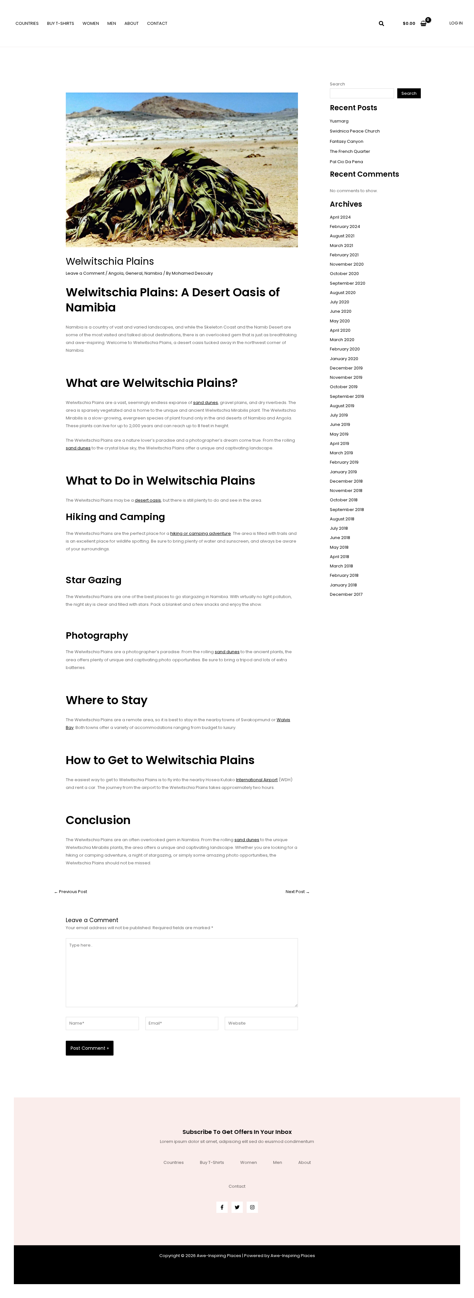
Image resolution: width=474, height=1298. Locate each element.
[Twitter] (237, 1207)
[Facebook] (222, 1207)
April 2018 (339, 557)
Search (337, 84)
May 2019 (339, 434)
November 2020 (347, 264)
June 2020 (340, 311)
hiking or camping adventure (200, 533)
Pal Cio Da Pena (346, 162)
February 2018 (344, 575)
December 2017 (346, 594)
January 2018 (343, 585)
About (131, 23)
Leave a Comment (85, 273)
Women (91, 23)
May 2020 (340, 321)
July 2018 (339, 528)
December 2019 (346, 368)
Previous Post (70, 892)
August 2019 (342, 406)
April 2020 (340, 330)
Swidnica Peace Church (355, 131)
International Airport (257, 780)
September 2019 (347, 396)
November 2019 (346, 377)
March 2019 (341, 453)
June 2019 (340, 424)
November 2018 (346, 490)
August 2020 (343, 293)
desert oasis (148, 500)
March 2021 (341, 245)
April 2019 (339, 443)
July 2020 (339, 302)
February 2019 (344, 462)
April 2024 (340, 217)
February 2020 (345, 349)
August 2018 (342, 519)
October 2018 (344, 500)
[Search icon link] (382, 24)
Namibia (153, 273)
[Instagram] (252, 1207)
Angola (115, 273)
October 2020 (344, 273)
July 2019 (339, 415)
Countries (27, 23)
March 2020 (342, 340)
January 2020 (344, 359)
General (134, 273)
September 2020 (347, 283)
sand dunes (205, 402)
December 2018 (346, 481)
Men (111, 23)
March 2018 (341, 566)
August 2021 (342, 236)
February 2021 (344, 255)
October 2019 (344, 387)
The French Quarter (350, 151)
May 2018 (339, 547)
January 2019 (343, 472)
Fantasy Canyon (346, 141)
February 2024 (345, 226)
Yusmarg (339, 121)
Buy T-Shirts (60, 23)
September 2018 (347, 509)
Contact (157, 23)
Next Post (298, 892)
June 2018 (340, 538)
